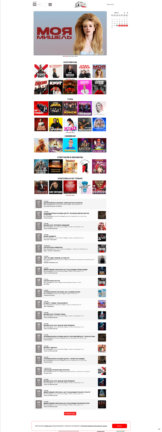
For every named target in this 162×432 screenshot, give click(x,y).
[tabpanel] (70, 33)
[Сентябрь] (125, 13)
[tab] (63, 56)
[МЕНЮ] (34, 4)
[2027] (127, 12)
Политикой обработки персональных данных (94, 426)
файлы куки (48, 426)
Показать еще (70, 413)
